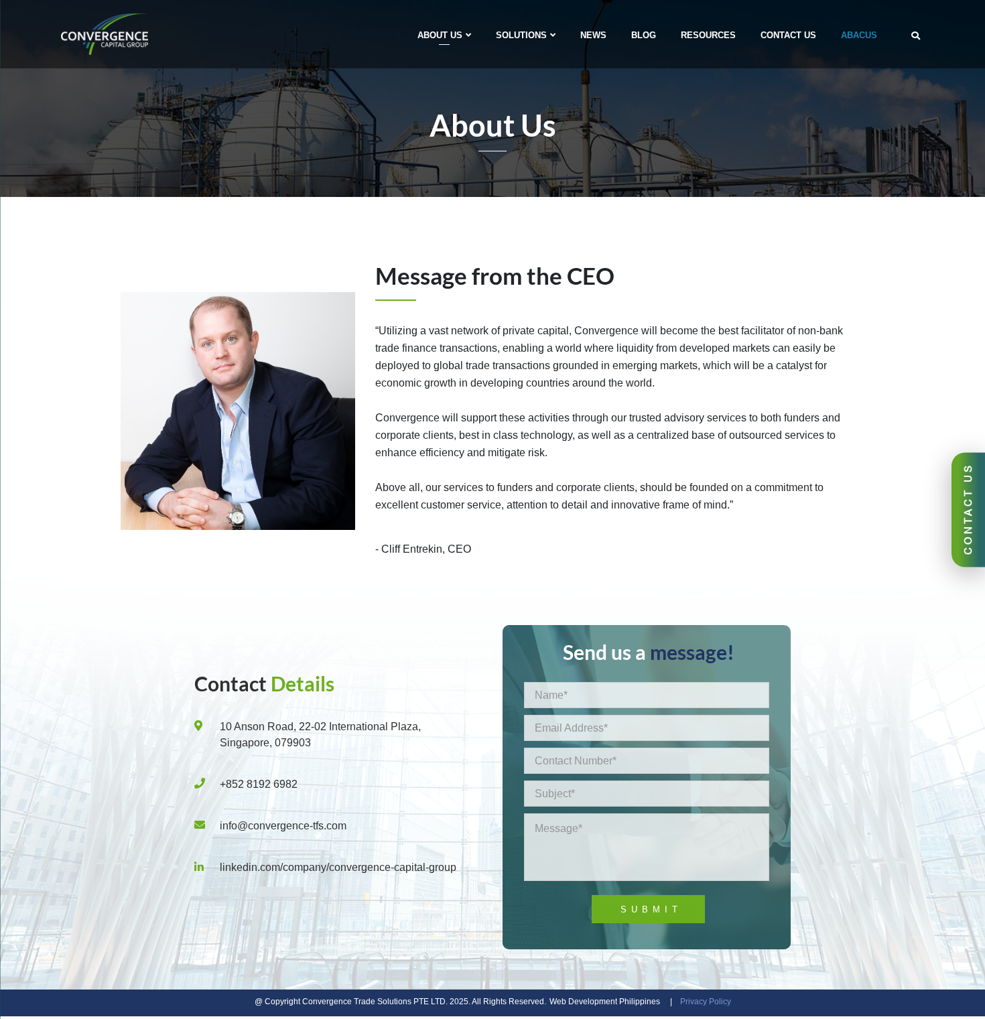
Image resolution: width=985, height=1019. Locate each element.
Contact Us (788, 35)
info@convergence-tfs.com (283, 825)
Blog (643, 35)
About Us (439, 35)
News (593, 35)
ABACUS (859, 35)
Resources (708, 35)
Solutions (521, 35)
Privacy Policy (705, 1001)
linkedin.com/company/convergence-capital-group (338, 867)
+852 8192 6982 (259, 784)
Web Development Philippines (604, 1001)
